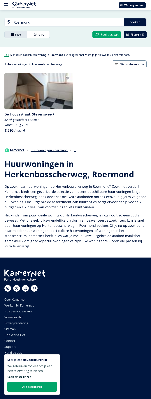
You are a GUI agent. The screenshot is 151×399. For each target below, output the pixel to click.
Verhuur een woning (18, 376)
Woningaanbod (134, 5)
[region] (32, 374)
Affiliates (10, 364)
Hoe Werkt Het (14, 335)
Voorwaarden (13, 317)
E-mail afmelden (15, 358)
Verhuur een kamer (17, 382)
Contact (9, 341)
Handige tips (13, 353)
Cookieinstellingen (19, 377)
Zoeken (134, 22)
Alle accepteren (32, 386)
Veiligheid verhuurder (19, 388)
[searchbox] (67, 22)
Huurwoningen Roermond (49, 150)
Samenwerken (14, 370)
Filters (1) (137, 35)
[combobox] (62, 22)
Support (10, 347)
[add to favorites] (67, 78)
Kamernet (17, 150)
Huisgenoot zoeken (18, 311)
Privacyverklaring (16, 323)
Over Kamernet (14, 300)
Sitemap (10, 329)
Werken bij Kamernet (19, 305)
